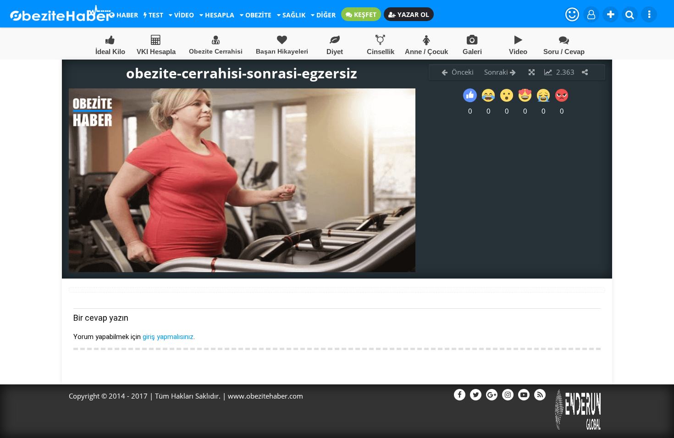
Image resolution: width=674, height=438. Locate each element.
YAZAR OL (412, 14)
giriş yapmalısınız (168, 337)
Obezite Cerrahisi (216, 51)
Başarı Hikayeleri (282, 51)
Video (518, 51)
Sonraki (497, 72)
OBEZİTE (257, 15)
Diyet (334, 51)
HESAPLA (218, 15)
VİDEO (183, 15)
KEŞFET (364, 14)
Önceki (462, 72)
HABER (126, 15)
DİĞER (325, 15)
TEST (155, 15)
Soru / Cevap (564, 51)
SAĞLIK (293, 15)
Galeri (472, 51)
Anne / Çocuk (426, 51)
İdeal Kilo (110, 51)
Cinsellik (380, 51)
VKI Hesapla (156, 51)
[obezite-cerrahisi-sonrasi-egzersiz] (242, 269)
